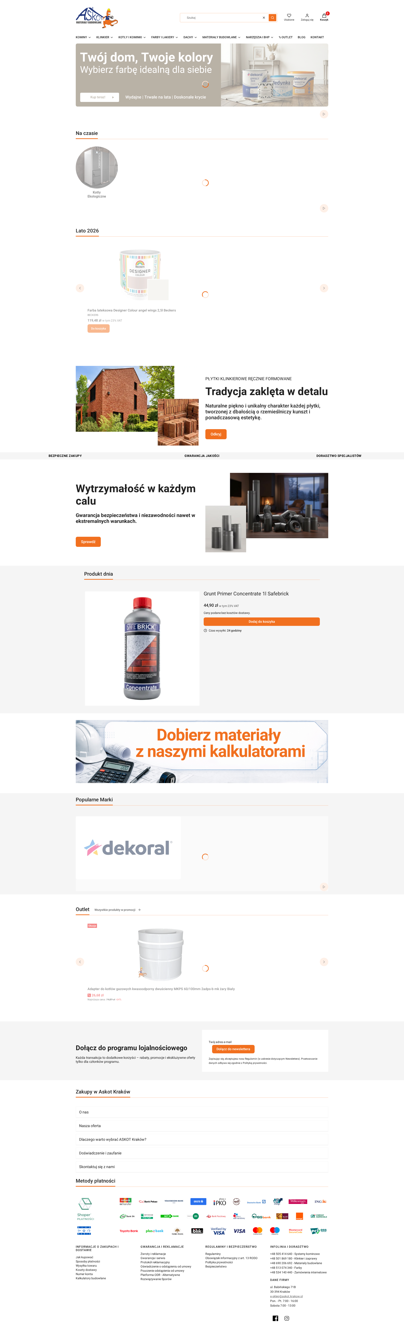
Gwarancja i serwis (153, 1258)
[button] (272, 17)
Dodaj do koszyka (262, 622)
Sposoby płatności (88, 1261)
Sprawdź (88, 541)
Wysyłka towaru (86, 1265)
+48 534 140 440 (281, 1272)
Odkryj (216, 434)
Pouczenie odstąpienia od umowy (162, 1270)
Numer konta (84, 1274)
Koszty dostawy (86, 1269)
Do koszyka (98, 328)
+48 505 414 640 (281, 1254)
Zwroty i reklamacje (153, 1254)
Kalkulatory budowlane (91, 1278)
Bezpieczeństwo (216, 1266)
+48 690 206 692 (281, 1263)
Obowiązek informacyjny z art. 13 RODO (231, 1258)
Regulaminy (213, 1254)
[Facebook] (275, 1318)
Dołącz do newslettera (233, 1049)
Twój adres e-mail (220, 1042)
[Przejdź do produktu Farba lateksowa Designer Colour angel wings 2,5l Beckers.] (140, 274)
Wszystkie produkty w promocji (115, 909)
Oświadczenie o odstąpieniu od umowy (166, 1266)
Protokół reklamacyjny (155, 1262)
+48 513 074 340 (281, 1267)
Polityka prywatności (219, 1262)
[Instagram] (287, 1318)
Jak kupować (84, 1257)
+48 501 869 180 (281, 1258)
